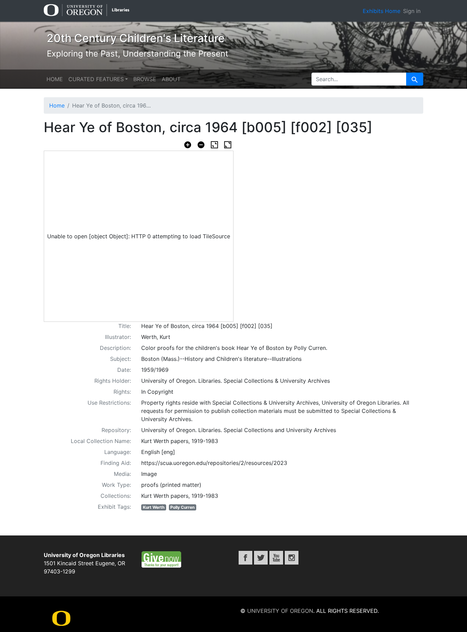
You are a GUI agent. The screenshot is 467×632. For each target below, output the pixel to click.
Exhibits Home (381, 11)
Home (54, 79)
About (171, 79)
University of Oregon (280, 610)
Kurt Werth (153, 507)
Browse (144, 79)
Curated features (96, 79)
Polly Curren (182, 507)
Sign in (412, 11)
